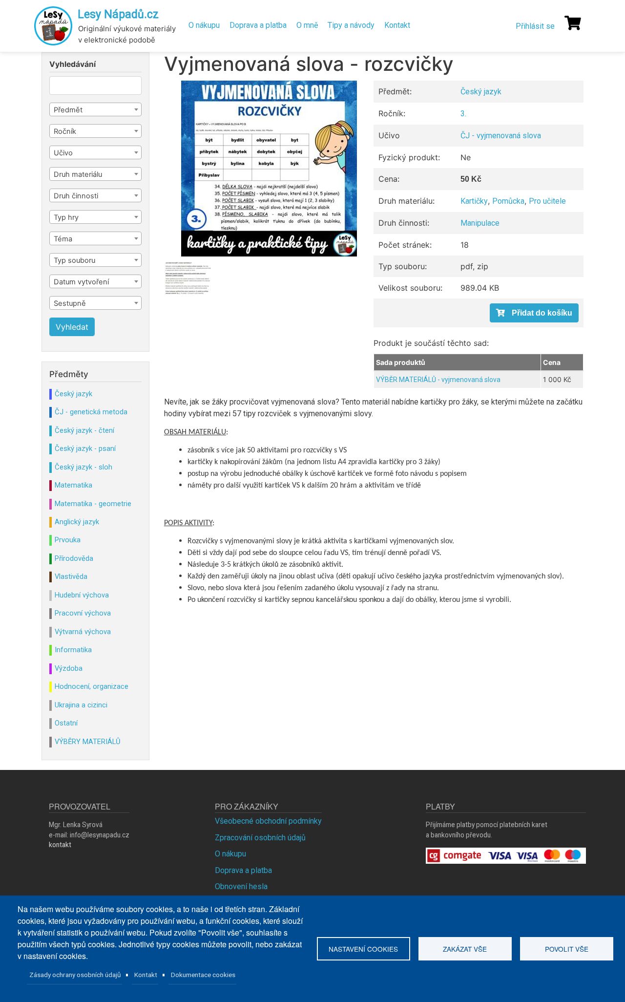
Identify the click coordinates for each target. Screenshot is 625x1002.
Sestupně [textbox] (70, 303)
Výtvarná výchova (83, 631)
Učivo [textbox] (63, 153)
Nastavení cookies (363, 949)
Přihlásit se (535, 26)
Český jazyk (480, 91)
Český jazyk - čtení (84, 430)
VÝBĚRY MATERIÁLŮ (87, 741)
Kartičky (474, 201)
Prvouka (68, 539)
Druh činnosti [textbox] (76, 196)
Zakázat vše (465, 949)
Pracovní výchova (83, 613)
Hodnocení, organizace (91, 686)
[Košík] (572, 23)
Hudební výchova (82, 595)
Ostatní (66, 723)
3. (463, 113)
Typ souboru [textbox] (74, 260)
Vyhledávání (72, 64)
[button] (269, 168)
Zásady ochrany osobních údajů (75, 975)
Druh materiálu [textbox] (78, 174)
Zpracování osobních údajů (260, 837)
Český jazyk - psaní (85, 448)
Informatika (73, 649)
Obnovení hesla (241, 886)
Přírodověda (74, 558)
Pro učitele (547, 201)
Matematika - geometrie (93, 503)
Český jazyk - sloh (83, 467)
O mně (307, 25)
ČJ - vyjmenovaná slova (500, 135)
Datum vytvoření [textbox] (81, 281)
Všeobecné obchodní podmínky (268, 821)
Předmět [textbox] (68, 110)
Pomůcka (508, 201)
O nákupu (204, 25)
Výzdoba (69, 668)
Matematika (73, 485)
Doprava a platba (258, 25)
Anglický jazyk (77, 521)
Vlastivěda (71, 576)
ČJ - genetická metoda (91, 411)
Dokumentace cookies (203, 975)
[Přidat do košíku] (534, 312)
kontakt (60, 845)
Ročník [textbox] (65, 131)
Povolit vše (566, 949)
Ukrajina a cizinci (81, 705)
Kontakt (397, 25)
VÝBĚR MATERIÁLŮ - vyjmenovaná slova (438, 380)
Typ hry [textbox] (66, 217)
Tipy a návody (351, 25)
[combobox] (95, 109)
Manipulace (480, 223)
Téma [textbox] (63, 239)
